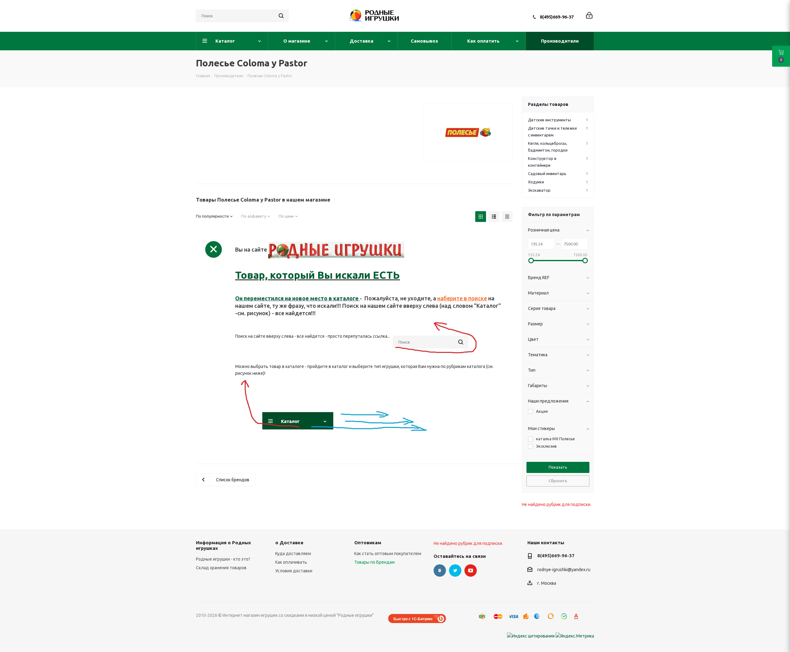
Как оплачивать (291, 562)
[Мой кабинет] (589, 15)
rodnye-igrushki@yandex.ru (563, 569)
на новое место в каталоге (321, 298)
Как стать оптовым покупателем (387, 553)
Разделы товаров (548, 104)
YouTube (470, 570)
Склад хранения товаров (221, 567)
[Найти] (281, 16)
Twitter (455, 570)
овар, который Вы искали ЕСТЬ (320, 275)
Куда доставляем (293, 553)
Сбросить (558, 481)
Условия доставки (293, 570)
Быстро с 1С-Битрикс (413, 618)
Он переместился (259, 298)
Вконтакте (440, 570)
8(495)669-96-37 (557, 16)
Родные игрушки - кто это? (223, 559)
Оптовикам (367, 542)
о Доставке (289, 542)
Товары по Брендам (374, 562)
